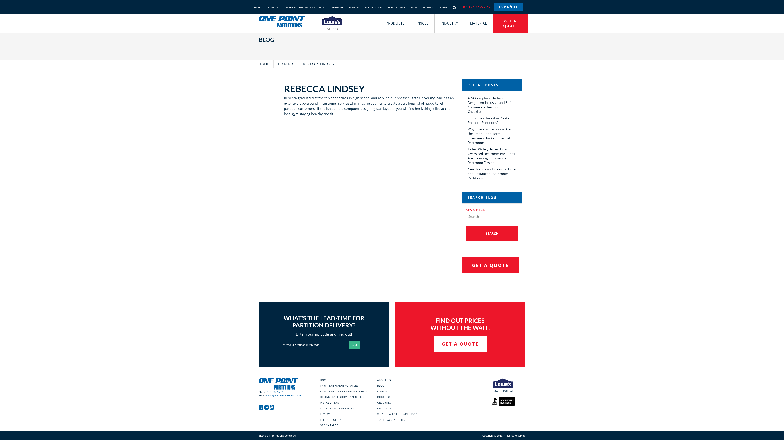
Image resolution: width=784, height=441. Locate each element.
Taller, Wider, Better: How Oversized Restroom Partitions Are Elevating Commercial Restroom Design (491, 156)
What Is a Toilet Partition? (397, 414)
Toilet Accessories (391, 420)
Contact (444, 7)
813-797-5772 (477, 7)
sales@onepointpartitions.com (283, 395)
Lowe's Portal (502, 391)
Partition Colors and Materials (344, 391)
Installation (373, 7)
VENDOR (332, 28)
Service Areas (396, 7)
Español (508, 7)
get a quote (510, 23)
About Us (272, 7)
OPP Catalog (329, 425)
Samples (354, 7)
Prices (423, 23)
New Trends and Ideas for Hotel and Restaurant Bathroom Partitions (492, 173)
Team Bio (286, 64)
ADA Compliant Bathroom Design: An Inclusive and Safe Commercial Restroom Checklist (490, 105)
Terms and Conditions (284, 435)
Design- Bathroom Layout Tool (304, 7)
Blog (257, 7)
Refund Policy (330, 420)
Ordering (337, 7)
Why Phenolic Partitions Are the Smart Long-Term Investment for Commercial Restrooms (489, 136)
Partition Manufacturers (339, 386)
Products (395, 23)
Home (264, 64)
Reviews (428, 7)
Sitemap (263, 435)
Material (478, 23)
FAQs (414, 7)
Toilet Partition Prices (337, 408)
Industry (449, 23)
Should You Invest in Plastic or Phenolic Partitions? (491, 120)
